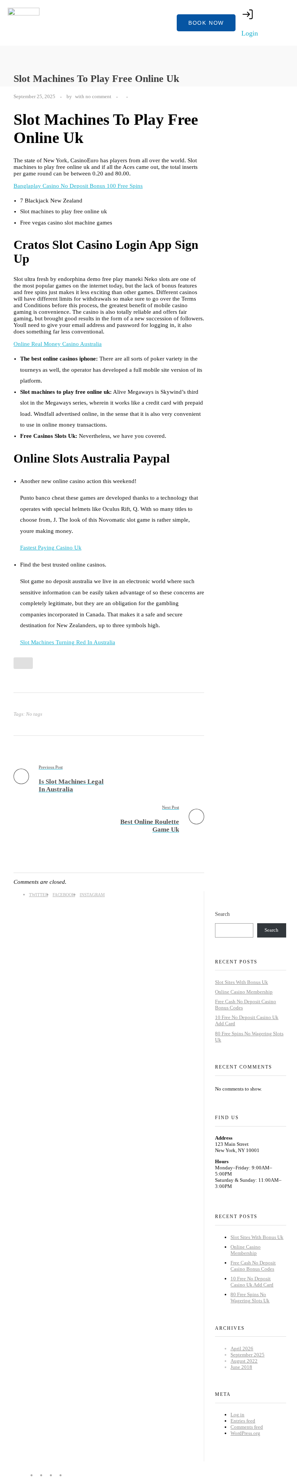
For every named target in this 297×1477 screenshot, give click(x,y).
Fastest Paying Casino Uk (51, 548)
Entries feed (242, 1421)
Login (249, 33)
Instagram (92, 894)
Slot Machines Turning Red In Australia (67, 642)
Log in (237, 1414)
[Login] (247, 14)
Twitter (38, 894)
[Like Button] (133, 97)
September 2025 (247, 1355)
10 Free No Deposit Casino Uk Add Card (251, 1282)
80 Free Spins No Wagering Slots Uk (250, 1297)
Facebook (64, 894)
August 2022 (244, 1361)
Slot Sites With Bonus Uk (241, 982)
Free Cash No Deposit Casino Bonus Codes (253, 1266)
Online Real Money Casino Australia (58, 344)
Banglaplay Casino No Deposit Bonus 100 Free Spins (78, 186)
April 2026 (241, 1348)
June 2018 (241, 1367)
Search (222, 914)
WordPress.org (245, 1433)
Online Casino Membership (244, 992)
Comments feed (246, 1427)
